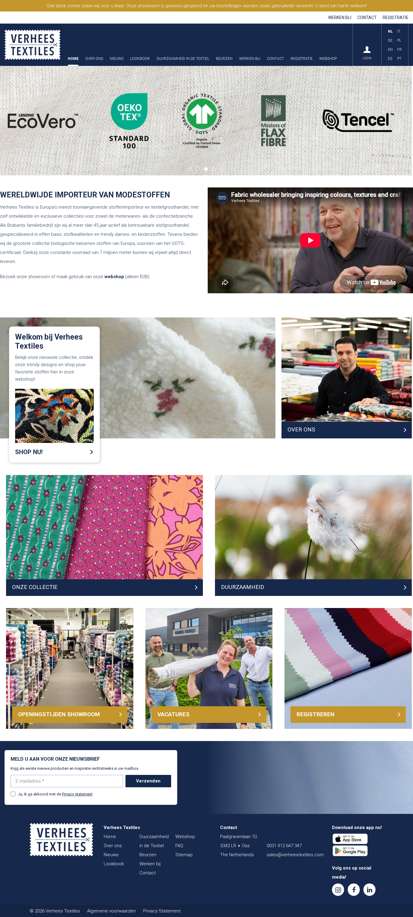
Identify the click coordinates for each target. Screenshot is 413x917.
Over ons (94, 59)
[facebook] (354, 889)
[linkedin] (369, 889)
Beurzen (224, 59)
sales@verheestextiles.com (295, 854)
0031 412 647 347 (284, 845)
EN (390, 49)
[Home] (61, 839)
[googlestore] (350, 850)
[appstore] (350, 839)
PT (399, 59)
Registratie (395, 17)
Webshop (328, 59)
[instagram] (338, 889)
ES (390, 59)
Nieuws (116, 59)
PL (399, 40)
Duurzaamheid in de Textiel (183, 59)
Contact (367, 17)
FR (399, 49)
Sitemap (184, 854)
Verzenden (148, 781)
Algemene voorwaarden (111, 911)
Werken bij (339, 17)
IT (398, 31)
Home (73, 59)
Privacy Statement (161, 911)
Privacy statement (77, 794)
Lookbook (140, 59)
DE (390, 40)
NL (390, 31)
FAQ (179, 845)
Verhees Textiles (32, 45)
